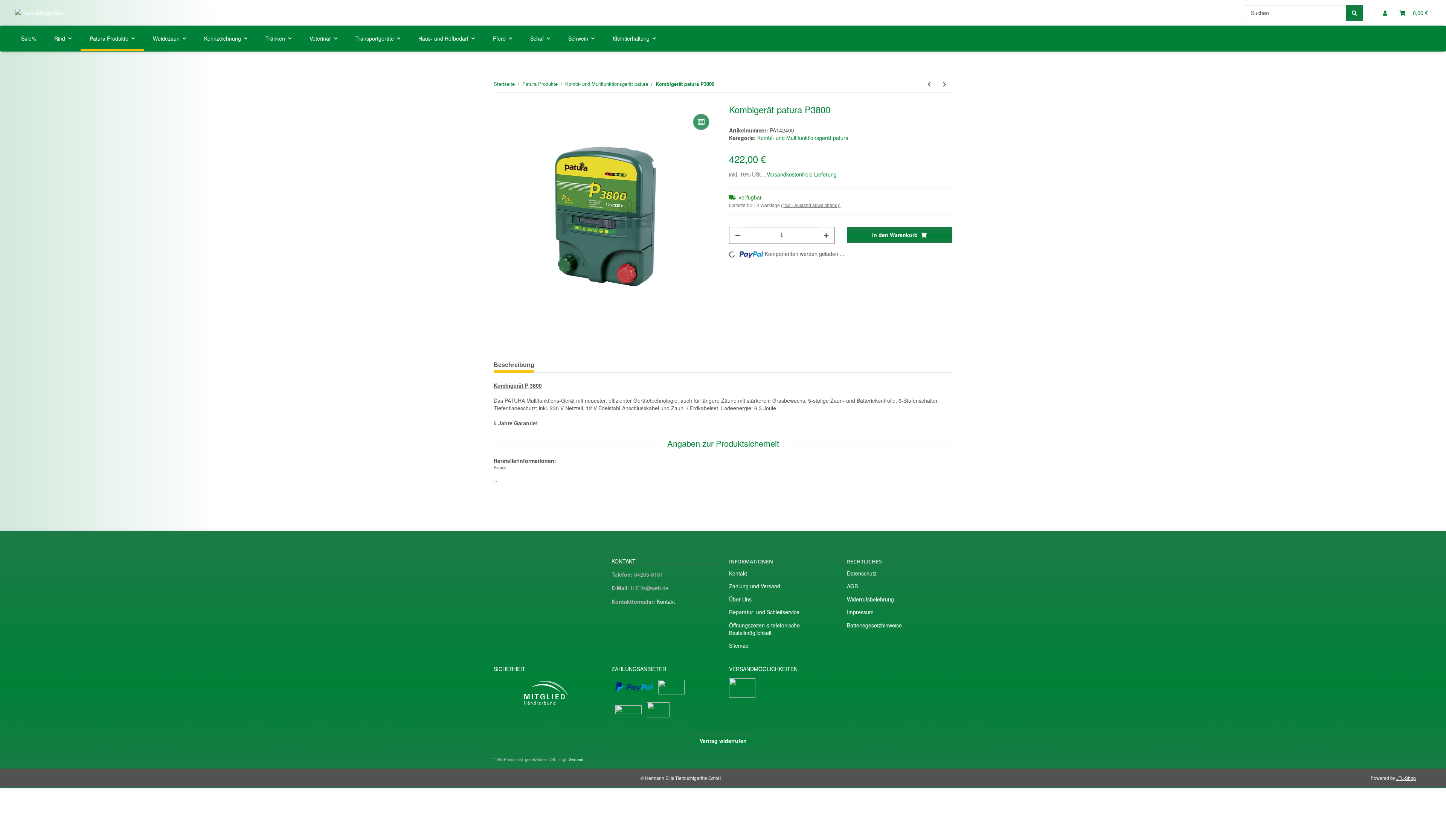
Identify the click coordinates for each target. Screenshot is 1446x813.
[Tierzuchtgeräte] (39, 13)
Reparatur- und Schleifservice (764, 612)
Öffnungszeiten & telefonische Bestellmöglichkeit (764, 628)
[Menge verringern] (737, 235)
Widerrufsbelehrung (870, 599)
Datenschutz (862, 573)
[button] (1385, 13)
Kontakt (666, 601)
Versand (575, 759)
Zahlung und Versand (754, 586)
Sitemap (739, 645)
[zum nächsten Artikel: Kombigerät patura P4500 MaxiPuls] (944, 84)
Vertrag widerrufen (723, 740)
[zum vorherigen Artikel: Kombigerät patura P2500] (929, 84)
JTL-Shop (1406, 778)
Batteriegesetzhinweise (874, 625)
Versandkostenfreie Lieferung (802, 174)
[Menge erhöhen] (826, 235)
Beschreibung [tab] (514, 365)
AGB (852, 586)
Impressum (860, 612)
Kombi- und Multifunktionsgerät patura (802, 138)
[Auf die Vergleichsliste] (701, 122)
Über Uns (740, 599)
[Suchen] (1354, 13)
